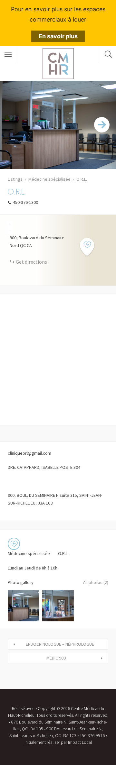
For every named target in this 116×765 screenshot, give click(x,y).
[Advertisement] (58, 359)
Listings (15, 179)
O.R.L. (81, 179)
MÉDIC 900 (56, 658)
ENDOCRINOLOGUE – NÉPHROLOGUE (60, 644)
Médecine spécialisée (49, 179)
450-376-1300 (25, 202)
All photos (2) (95, 582)
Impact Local (80, 742)
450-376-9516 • (93, 735)
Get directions (31, 262)
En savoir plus (58, 36)
